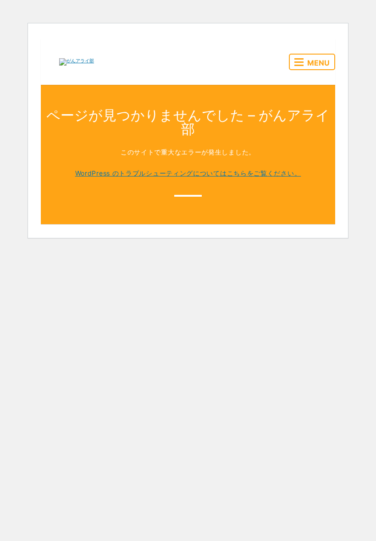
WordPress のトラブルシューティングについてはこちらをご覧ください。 (188, 173)
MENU (318, 62)
